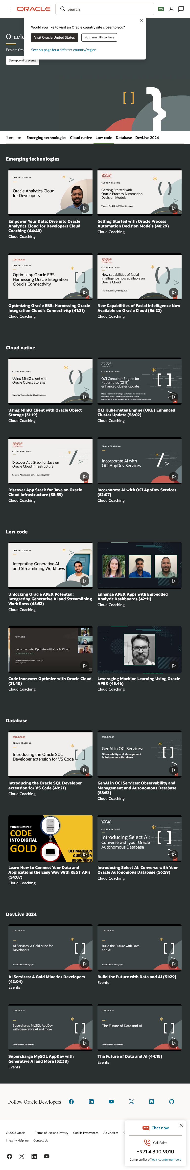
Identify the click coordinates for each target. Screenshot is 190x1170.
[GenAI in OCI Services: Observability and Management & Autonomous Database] (139, 754)
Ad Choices (111, 1133)
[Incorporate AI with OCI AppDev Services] (139, 460)
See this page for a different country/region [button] (63, 49)
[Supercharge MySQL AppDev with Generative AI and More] (50, 1027)
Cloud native (81, 137)
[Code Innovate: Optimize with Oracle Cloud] (50, 649)
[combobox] (104, 9)
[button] (9, 9)
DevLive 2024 (147, 137)
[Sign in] (171, 9)
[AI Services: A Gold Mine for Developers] (50, 948)
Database (124, 137)
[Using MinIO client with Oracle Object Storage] (139, 565)
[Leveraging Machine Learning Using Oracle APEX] (139, 649)
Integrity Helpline (17, 1140)
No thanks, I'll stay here (99, 37)
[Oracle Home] (33, 9)
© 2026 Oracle (15, 1133)
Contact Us (40, 1140)
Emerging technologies (46, 137)
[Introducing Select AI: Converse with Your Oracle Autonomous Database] (139, 838)
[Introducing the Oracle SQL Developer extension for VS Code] (50, 754)
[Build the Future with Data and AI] (139, 948)
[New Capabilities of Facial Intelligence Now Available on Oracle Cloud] (139, 276)
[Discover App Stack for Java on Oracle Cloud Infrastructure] (50, 460)
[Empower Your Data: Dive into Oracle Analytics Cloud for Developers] (50, 192)
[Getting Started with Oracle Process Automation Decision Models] (139, 192)
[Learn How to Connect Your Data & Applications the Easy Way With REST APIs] (50, 838)
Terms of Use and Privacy (51, 1133)
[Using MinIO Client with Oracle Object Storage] (50, 381)
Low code (103, 137)
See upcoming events (22, 60)
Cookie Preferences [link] (85, 1133)
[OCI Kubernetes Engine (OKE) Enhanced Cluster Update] (139, 381)
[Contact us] (181, 9)
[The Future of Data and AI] (139, 1027)
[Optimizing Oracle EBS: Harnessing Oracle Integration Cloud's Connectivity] (50, 276)
